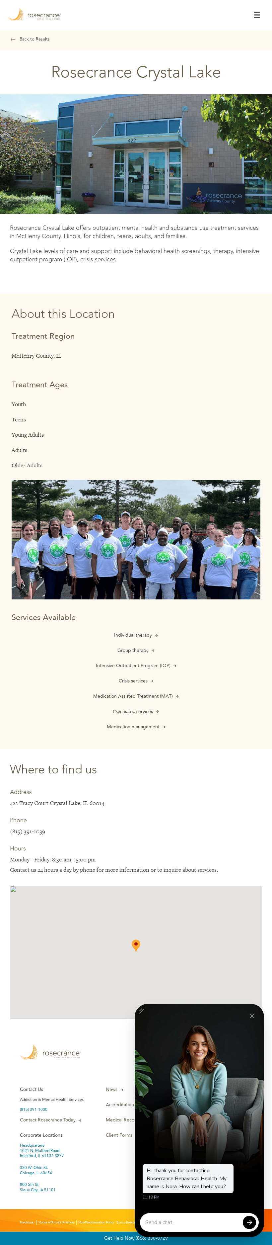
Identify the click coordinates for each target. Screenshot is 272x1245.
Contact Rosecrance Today (48, 1120)
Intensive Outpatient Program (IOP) (133, 665)
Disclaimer (27, 1222)
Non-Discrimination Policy (96, 1222)
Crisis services (133, 681)
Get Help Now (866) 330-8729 (136, 1238)
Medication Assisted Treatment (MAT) (133, 696)
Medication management (133, 727)
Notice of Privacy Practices (56, 1222)
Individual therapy (133, 635)
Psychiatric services (133, 711)
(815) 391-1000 (33, 1109)
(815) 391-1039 (27, 831)
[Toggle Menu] (257, 15)
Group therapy (133, 650)
